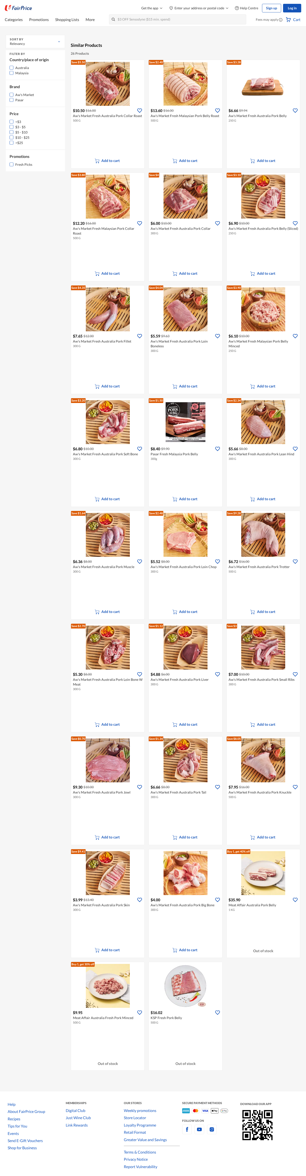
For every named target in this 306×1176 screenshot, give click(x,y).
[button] (281, 20)
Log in (292, 8)
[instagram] (212, 1132)
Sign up (271, 8)
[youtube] (199, 1132)
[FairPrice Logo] (18, 8)
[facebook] (187, 1132)
